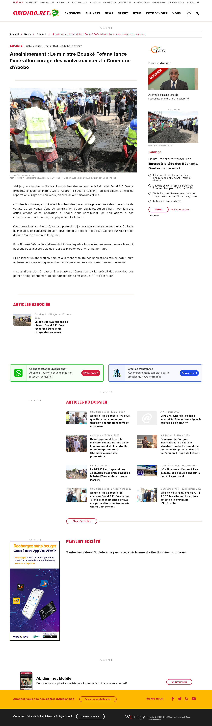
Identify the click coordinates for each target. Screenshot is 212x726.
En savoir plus (179, 681)
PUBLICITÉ (105, 28)
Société (41, 34)
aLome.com (95, 2)
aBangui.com (158, 2)
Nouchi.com (193, 2)
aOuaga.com (63, 2)
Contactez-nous (90, 716)
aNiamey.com (109, 2)
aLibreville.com (142, 2)
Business (93, 13)
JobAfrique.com (176, 2)
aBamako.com (47, 2)
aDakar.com (125, 2)
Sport (123, 13)
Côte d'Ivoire (157, 13)
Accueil (14, 34)
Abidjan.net (32, 2)
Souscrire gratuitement (98, 699)
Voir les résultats (180, 210)
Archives (154, 216)
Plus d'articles (82, 521)
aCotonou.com (79, 2)
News (109, 13)
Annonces (73, 13)
